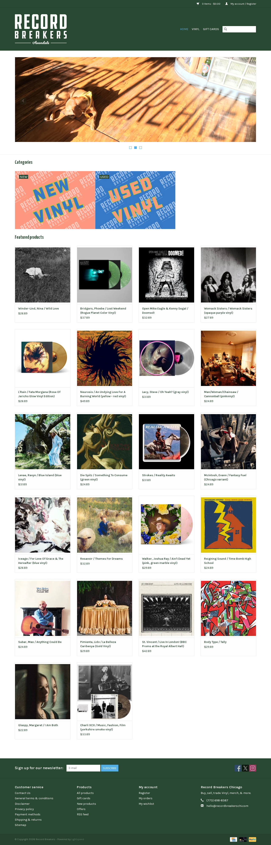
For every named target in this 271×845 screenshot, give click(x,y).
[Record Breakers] (63, 29)
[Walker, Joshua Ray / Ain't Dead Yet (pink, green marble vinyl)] (166, 525)
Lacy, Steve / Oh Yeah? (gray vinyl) (165, 392)
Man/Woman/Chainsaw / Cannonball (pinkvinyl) (221, 394)
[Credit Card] (233, 839)
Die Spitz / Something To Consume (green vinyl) (103, 477)
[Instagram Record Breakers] (252, 768)
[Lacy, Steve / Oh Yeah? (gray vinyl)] (166, 358)
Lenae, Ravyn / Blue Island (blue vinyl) (40, 477)
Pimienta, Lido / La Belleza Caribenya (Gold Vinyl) (98, 644)
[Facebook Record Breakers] (238, 768)
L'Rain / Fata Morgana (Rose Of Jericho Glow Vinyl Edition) (39, 394)
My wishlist (146, 804)
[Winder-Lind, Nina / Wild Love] (43, 275)
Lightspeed (77, 839)
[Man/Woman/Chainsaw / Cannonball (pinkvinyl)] (228, 358)
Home (184, 29)
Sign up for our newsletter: (39, 768)
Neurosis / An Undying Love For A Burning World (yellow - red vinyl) (103, 394)
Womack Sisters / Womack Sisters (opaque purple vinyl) (228, 311)
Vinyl (195, 29)
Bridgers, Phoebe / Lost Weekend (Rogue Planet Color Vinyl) (103, 311)
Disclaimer (22, 804)
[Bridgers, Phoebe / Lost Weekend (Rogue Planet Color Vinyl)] (105, 275)
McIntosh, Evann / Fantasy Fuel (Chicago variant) (225, 477)
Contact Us (22, 793)
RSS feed (82, 814)
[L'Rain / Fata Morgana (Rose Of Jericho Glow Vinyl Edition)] (43, 358)
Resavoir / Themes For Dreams (101, 559)
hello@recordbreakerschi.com (227, 806)
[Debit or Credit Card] (242, 839)
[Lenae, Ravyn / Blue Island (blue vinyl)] (43, 441)
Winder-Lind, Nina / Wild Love (38, 308)
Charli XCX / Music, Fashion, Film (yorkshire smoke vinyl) (103, 727)
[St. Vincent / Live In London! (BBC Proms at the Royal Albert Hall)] (166, 608)
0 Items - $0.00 (211, 3)
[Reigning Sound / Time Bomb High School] (228, 525)
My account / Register (243, 3)
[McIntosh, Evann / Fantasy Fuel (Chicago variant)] (228, 441)
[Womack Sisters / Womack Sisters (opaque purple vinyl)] (228, 275)
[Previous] (23, 101)
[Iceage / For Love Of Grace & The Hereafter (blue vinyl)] (43, 525)
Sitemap (20, 825)
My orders (145, 798)
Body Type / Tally (215, 642)
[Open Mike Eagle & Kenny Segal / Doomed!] (166, 275)
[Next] (248, 101)
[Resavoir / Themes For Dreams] (105, 525)
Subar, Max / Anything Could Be (40, 642)
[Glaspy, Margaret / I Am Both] (43, 691)
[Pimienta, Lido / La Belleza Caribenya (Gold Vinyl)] (105, 608)
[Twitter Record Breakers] (245, 768)
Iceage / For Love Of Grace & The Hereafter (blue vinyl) (40, 561)
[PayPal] (251, 839)
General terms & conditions (34, 798)
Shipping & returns (28, 819)
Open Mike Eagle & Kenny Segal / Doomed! (165, 311)
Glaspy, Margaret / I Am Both (38, 725)
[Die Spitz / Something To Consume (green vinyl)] (105, 441)
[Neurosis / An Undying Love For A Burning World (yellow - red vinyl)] (105, 358)
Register (144, 793)
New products (86, 804)
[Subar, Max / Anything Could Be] (43, 608)
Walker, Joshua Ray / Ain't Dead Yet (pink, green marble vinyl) (166, 561)
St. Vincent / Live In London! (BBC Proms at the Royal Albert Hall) (164, 644)
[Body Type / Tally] (228, 608)
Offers (81, 809)
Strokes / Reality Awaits (158, 475)
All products (85, 793)
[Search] (225, 29)
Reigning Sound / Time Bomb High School (227, 561)
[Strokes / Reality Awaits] (166, 441)
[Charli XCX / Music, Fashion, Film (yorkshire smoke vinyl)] (105, 691)
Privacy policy (24, 809)
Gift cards (211, 29)
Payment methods (27, 814)
